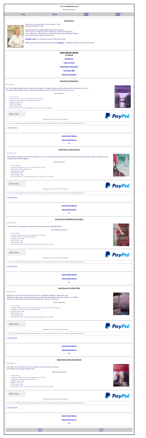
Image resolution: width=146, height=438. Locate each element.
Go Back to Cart (12, 127)
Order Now (14, 114)
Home (23, 14)
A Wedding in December (69, 67)
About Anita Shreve (69, 140)
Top (69, 143)
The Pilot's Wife (30, 39)
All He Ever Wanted (69, 74)
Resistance (60, 42)
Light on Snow (69, 63)
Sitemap (54, 14)
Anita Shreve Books (69, 136)
